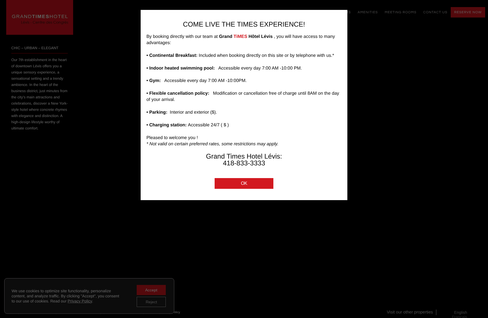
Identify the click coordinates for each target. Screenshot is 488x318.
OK (244, 183)
